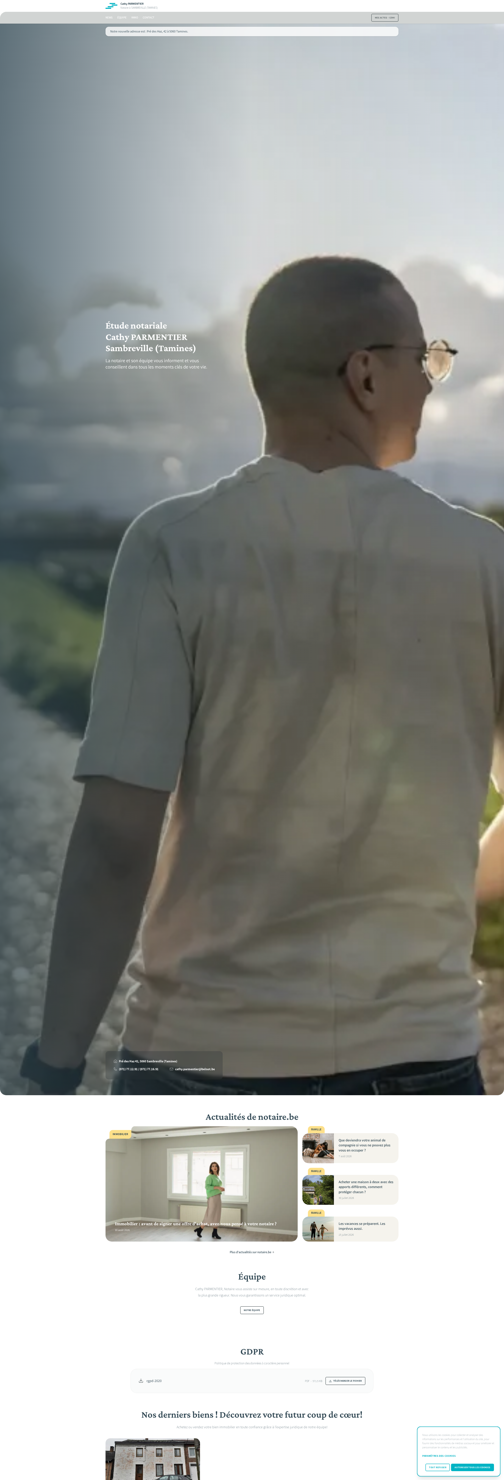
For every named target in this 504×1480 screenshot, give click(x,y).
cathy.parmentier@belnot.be (195, 1069)
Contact (148, 17)
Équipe (121, 17)
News (109, 17)
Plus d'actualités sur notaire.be (250, 1252)
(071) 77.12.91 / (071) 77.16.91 (138, 1069)
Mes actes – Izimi (385, 17)
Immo (134, 17)
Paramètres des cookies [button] (439, 1455)
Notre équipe (252, 1310)
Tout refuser (437, 1467)
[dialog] (458, 1451)
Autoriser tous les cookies (472, 1467)
